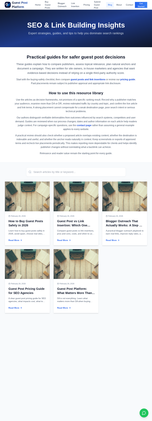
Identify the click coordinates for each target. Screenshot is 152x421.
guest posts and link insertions (88, 79)
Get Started (141, 5)
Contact (129, 5)
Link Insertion (75, 4)
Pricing (86, 5)
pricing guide (127, 79)
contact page (84, 125)
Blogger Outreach (62, 4)
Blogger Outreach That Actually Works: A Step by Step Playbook (124, 225)
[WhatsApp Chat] (144, 412)
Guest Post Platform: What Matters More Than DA (74, 293)
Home (38, 5)
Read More (13, 240)
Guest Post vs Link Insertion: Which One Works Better (72, 225)
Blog (110, 5)
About (119, 5)
